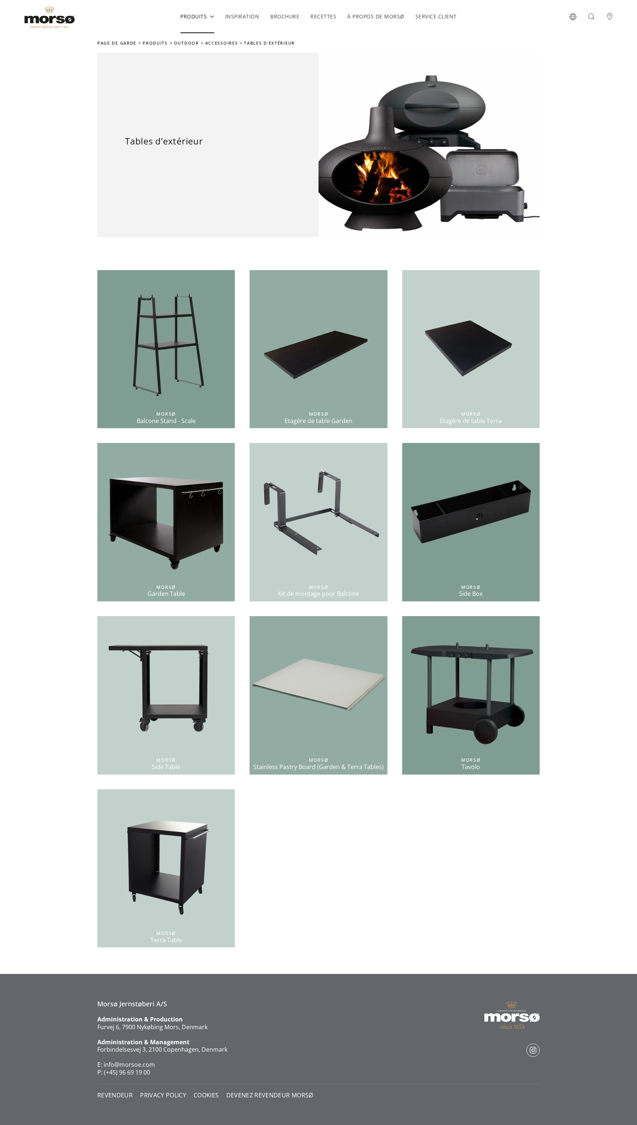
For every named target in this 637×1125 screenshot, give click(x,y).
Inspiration (242, 16)
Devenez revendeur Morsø (269, 1095)
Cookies (206, 1095)
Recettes (323, 16)
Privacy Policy (163, 1095)
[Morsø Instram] (533, 1050)
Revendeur (115, 1095)
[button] (573, 16)
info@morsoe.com (129, 1065)
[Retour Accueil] (49, 16)
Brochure (284, 16)
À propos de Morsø (375, 16)
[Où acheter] (609, 16)
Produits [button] (193, 16)
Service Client (436, 16)
